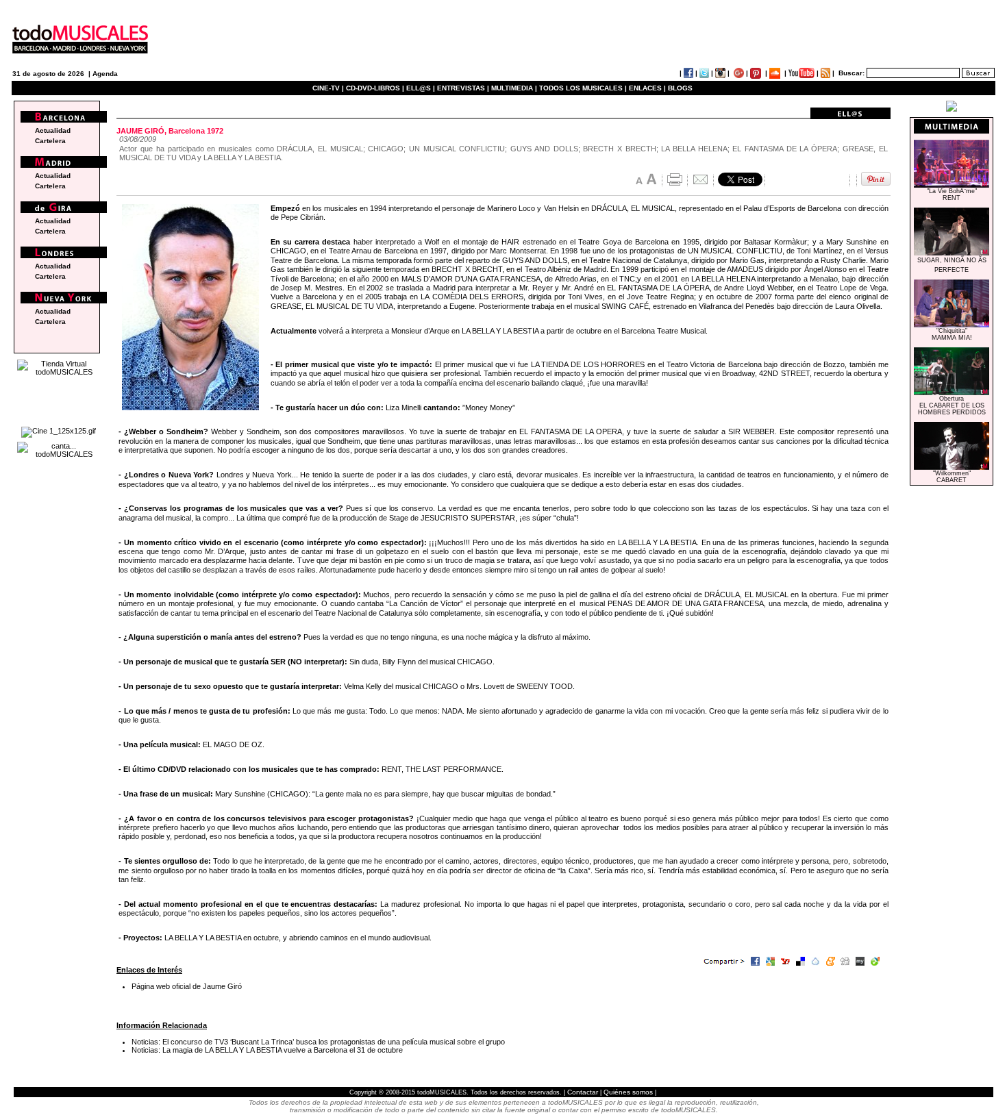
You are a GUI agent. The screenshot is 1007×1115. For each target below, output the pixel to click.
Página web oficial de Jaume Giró (187, 986)
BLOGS (680, 88)
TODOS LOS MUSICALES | (583, 88)
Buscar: (851, 73)
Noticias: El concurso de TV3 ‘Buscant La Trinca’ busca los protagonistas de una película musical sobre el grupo (318, 1042)
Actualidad (53, 130)
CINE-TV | (329, 88)
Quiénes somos (628, 1092)
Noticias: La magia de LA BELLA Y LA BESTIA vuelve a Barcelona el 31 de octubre (267, 1050)
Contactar (582, 1092)
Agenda (105, 73)
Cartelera (50, 141)
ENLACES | (647, 88)
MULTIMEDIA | (514, 88)
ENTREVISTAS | (463, 88)
